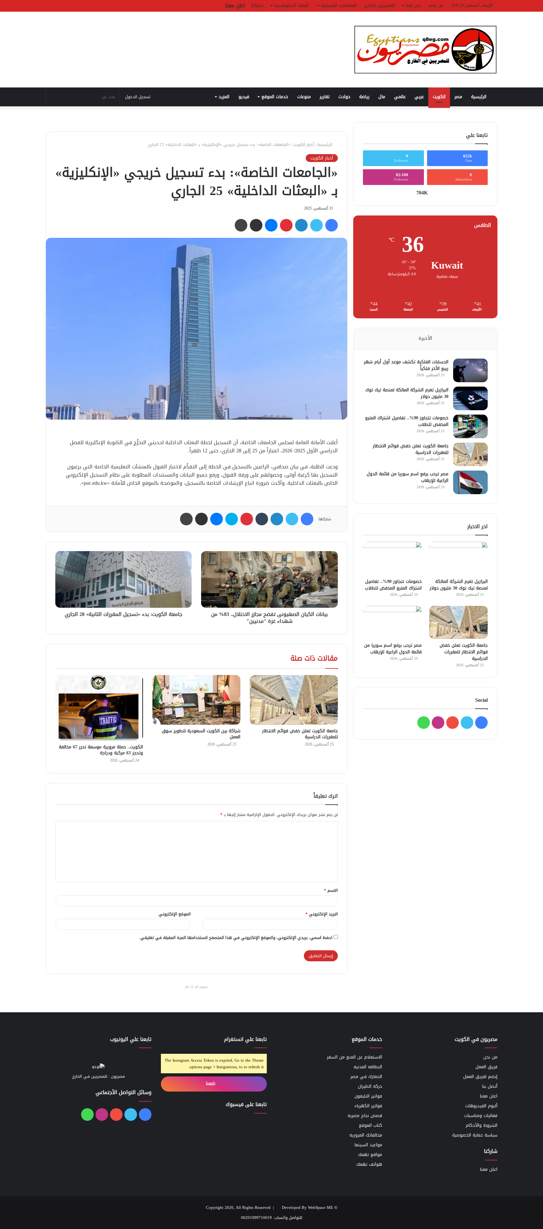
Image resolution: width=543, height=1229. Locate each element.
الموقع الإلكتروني (175, 914)
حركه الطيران (370, 1086)
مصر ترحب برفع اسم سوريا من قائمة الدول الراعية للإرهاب (407, 477)
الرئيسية (479, 96)
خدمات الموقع (274, 96)
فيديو (244, 96)
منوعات (304, 96)
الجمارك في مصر (366, 1077)
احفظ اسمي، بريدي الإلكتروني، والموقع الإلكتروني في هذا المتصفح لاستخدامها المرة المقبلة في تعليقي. (236, 937)
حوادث (344, 96)
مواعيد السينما (368, 1145)
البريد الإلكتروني (321, 914)
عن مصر (436, 5)
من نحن (490, 1057)
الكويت (439, 96)
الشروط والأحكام (481, 1125)
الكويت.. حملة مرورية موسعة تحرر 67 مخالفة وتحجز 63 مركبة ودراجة (101, 750)
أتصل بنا (489, 1086)
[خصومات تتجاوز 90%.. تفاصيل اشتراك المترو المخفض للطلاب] (470, 426)
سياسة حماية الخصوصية (474, 1135)
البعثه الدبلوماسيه (291, 5)
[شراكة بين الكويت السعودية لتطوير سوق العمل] (196, 700)
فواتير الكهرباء (368, 1106)
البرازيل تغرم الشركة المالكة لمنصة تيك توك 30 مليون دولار (406, 393)
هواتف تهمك (369, 1164)
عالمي (400, 96)
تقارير (325, 96)
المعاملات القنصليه (339, 5)
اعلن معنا (235, 5)
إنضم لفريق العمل (480, 1077)
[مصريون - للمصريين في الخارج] (425, 49)
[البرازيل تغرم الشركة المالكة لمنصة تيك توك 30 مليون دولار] (470, 398)
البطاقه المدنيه (368, 1067)
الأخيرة (425, 338)
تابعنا (211, 1083)
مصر (458, 96)
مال (381, 96)
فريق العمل (486, 1067)
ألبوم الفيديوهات (481, 1106)
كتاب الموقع (370, 1125)
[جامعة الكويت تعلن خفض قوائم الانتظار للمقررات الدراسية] (294, 700)
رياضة (364, 96)
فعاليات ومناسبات (480, 1116)
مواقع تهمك (370, 1155)
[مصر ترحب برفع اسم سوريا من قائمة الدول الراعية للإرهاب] (470, 482)
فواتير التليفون (368, 1096)
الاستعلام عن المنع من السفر (354, 1057)
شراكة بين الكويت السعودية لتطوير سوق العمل (201, 734)
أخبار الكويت (303, 144)
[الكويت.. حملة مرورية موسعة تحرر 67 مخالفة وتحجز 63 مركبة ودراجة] (99, 708)
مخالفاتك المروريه (365, 1135)
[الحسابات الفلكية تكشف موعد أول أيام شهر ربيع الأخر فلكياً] (470, 370)
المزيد (224, 96)
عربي (419, 96)
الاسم (331, 890)
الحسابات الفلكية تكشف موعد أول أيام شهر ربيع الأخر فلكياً (406, 365)
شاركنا (257, 5)
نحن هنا (413, 5)
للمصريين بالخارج (380, 5)
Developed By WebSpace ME (307, 1207)
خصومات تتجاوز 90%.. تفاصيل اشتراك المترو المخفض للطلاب (406, 421)
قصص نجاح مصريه (365, 1116)
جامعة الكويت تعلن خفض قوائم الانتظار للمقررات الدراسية (300, 734)
